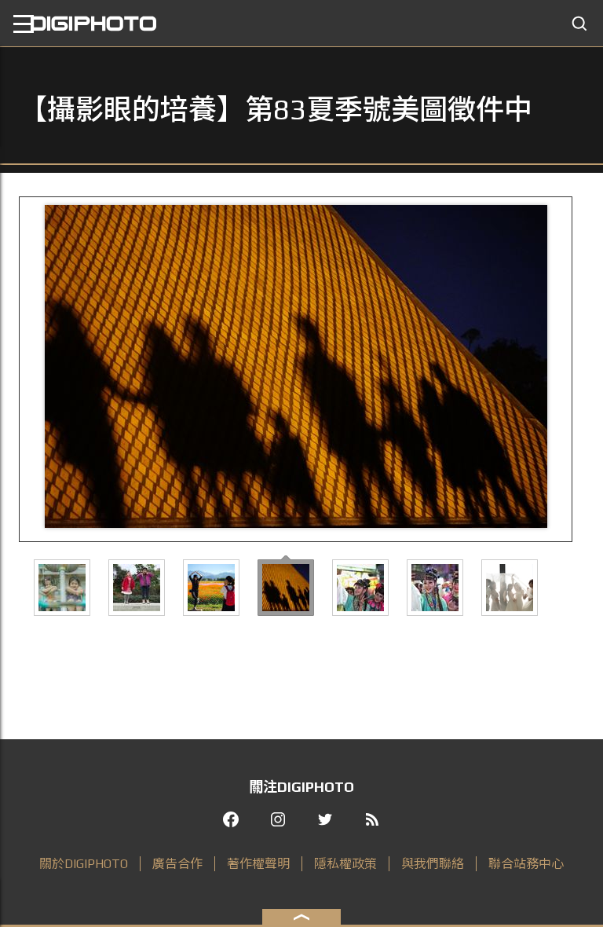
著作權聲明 (258, 863)
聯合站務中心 (526, 863)
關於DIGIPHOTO (83, 863)
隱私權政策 (345, 863)
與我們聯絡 (432, 863)
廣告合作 (177, 863)
